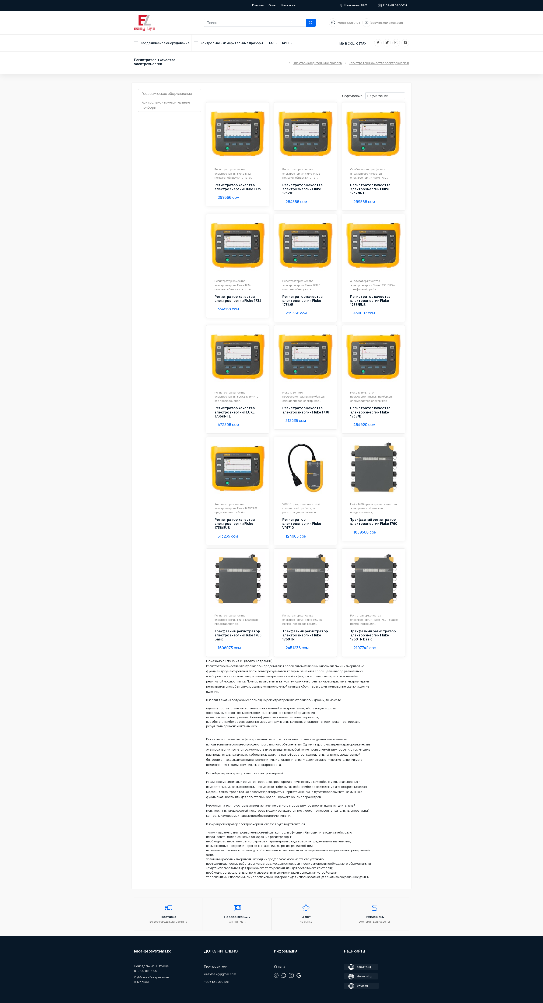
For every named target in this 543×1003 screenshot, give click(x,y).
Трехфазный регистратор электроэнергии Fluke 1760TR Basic (373, 635)
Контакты (288, 5)
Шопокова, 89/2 (356, 5)
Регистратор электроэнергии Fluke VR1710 (301, 524)
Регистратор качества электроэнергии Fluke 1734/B (302, 301)
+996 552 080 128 (216, 982)
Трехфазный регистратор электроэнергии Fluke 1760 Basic (238, 635)
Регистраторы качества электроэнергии (379, 63)
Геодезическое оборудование (167, 93)
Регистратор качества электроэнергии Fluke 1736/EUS (370, 301)
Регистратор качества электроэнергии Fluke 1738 (305, 410)
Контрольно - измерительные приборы (166, 105)
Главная (258, 5)
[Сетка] (313, 95)
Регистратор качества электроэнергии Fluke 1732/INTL (370, 189)
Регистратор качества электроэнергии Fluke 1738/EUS (234, 524)
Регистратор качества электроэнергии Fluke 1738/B (370, 412)
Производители (215, 966)
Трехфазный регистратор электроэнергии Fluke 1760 (373, 522)
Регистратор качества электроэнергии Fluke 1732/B (302, 189)
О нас (273, 5)
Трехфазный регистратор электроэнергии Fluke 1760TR (305, 635)
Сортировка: (353, 96)
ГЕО (270, 43)
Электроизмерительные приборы (317, 63)
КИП (285, 43)
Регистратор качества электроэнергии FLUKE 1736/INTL (234, 412)
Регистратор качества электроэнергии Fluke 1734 (237, 299)
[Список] (310, 95)
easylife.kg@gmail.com (220, 974)
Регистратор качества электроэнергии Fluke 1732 (237, 187)
